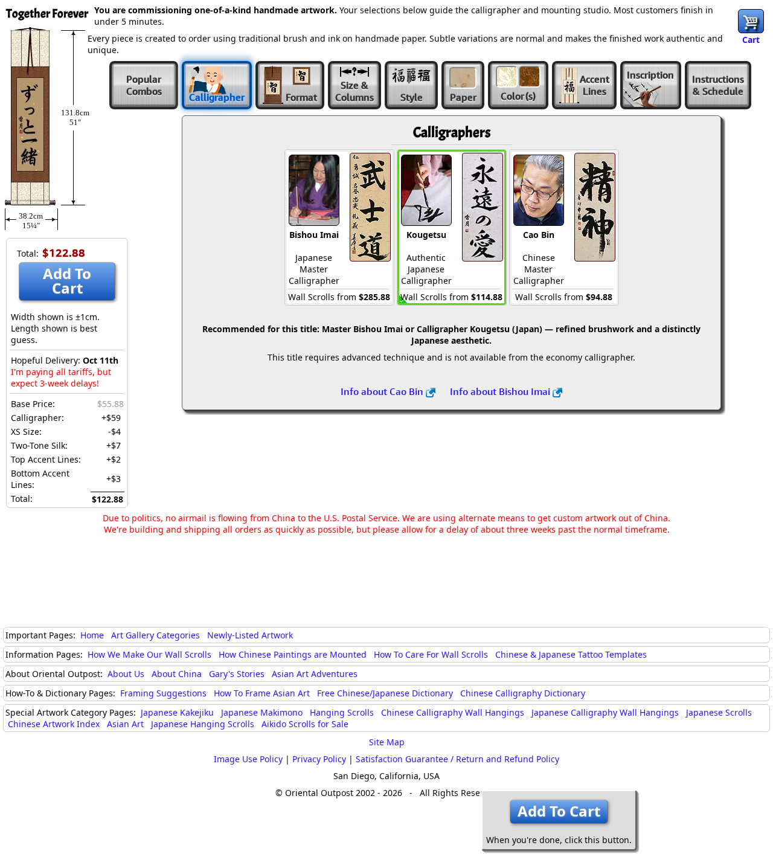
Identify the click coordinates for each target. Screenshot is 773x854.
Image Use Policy (248, 759)
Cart (751, 39)
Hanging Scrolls (342, 712)
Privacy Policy (319, 759)
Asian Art (125, 724)
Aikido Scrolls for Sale (304, 724)
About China (177, 673)
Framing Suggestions (163, 693)
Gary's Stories (237, 673)
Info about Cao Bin (383, 391)
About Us (125, 673)
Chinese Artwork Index (54, 724)
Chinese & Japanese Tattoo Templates (571, 654)
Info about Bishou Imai (501, 391)
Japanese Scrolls (719, 712)
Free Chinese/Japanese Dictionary (385, 693)
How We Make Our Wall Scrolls (149, 654)
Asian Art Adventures (315, 673)
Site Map (387, 742)
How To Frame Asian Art (262, 693)
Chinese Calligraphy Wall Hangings (452, 712)
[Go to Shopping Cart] (751, 21)
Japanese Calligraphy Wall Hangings (605, 712)
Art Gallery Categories (155, 635)
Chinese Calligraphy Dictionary (522, 693)
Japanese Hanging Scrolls (202, 724)
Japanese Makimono (262, 712)
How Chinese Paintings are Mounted (293, 654)
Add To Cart (67, 280)
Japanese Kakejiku (177, 712)
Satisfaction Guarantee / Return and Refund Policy (457, 759)
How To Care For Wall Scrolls (431, 654)
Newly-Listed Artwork (250, 635)
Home (92, 635)
